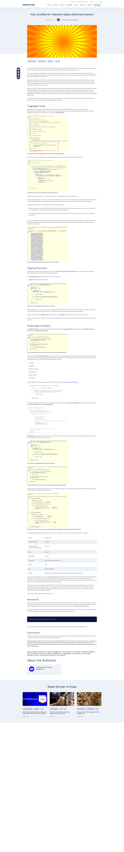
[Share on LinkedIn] (18, 75)
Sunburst (57, 61)
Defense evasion (41, 61)
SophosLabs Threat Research (71, 19)
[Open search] (97, 1)
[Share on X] (18, 72)
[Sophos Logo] (29, 5)
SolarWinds (50, 61)
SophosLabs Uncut (32, 61)
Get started (97, 5)
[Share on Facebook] (18, 77)
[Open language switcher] (100, 1)
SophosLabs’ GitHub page (71, 382)
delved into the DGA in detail (82, 606)
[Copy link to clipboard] (18, 69)
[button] (92, 1)
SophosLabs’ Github (45, 590)
